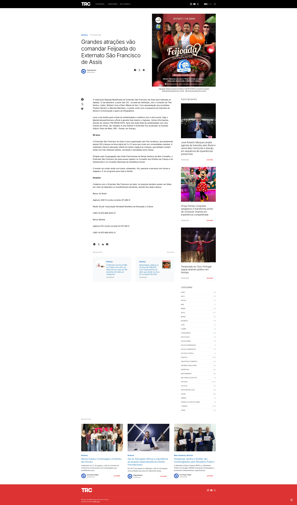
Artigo (183, 300)
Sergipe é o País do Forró (190, 402)
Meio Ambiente (186, 373)
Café (182, 325)
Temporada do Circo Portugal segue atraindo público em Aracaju (196, 269)
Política (184, 386)
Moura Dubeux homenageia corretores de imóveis (101, 460)
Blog (183, 312)
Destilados (185, 337)
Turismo (184, 406)
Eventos (184, 357)
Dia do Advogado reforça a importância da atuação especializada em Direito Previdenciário (148, 461)
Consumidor (186, 333)
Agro (183, 292)
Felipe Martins (91, 70)
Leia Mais (210, 160)
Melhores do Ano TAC (189, 378)
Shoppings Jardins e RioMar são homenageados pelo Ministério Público (194, 460)
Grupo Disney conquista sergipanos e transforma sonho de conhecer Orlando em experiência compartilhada (197, 210)
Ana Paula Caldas (92, 475)
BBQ (182, 304)
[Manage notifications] (291, 500)
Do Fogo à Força (187, 353)
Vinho (183, 410)
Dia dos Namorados (188, 345)
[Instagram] (191, 4)
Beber (183, 308)
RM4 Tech (96, 501)
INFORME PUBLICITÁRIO (189, 365)
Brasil (183, 317)
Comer (183, 329)
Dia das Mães (186, 341)
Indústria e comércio (189, 361)
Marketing (185, 369)
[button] (207, 4)
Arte (182, 296)
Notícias (84, 35)
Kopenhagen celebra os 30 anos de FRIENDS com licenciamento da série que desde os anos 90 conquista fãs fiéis (149, 269)
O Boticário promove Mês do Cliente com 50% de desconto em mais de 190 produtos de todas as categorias (116, 269)
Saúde (183, 394)
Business (184, 321)
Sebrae (183, 398)
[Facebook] (194, 4)
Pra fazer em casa (188, 390)
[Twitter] (198, 4)
